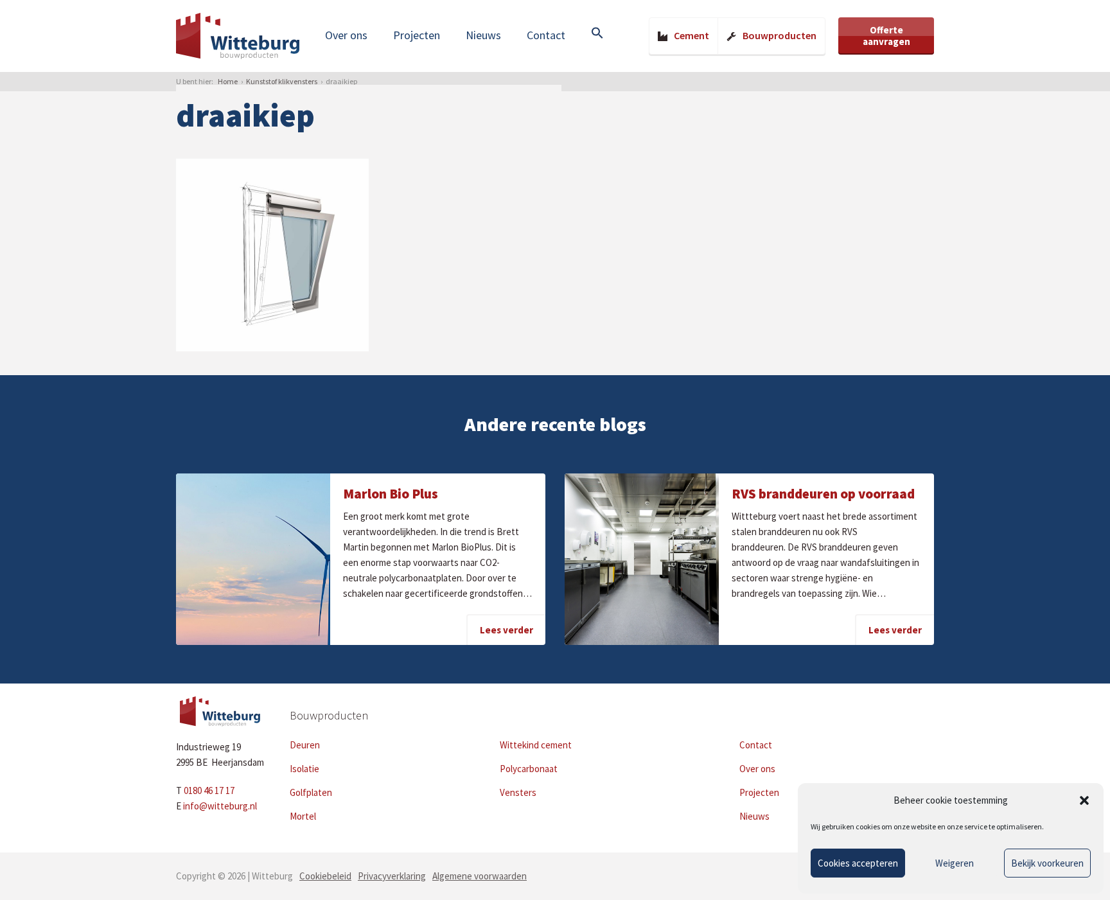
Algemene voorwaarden (479, 876)
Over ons (346, 35)
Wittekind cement (536, 745)
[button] (1084, 800)
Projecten (416, 35)
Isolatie (304, 769)
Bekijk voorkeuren (1047, 863)
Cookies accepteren (858, 863)
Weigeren (954, 863)
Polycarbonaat (529, 769)
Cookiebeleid (325, 876)
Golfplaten (311, 792)
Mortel (303, 816)
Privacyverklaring (392, 876)
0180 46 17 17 (209, 790)
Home (228, 81)
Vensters (518, 792)
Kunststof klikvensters (281, 81)
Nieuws (483, 35)
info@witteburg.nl (220, 806)
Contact (546, 35)
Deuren (305, 745)
